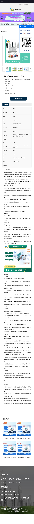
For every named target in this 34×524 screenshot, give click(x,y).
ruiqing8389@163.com (13, 494)
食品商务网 (25, 511)
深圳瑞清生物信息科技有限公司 (9, 509)
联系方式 (4, 482)
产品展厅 (18, 24)
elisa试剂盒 (24, 24)
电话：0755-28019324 (10, 491)
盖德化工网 (17, 511)
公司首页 (4, 479)
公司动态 (18, 479)
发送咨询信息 (18, 98)
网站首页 (12, 24)
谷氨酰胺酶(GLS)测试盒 (24, 457)
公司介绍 (11, 479)
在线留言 (11, 482)
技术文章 (18, 482)
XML (6, 511)
